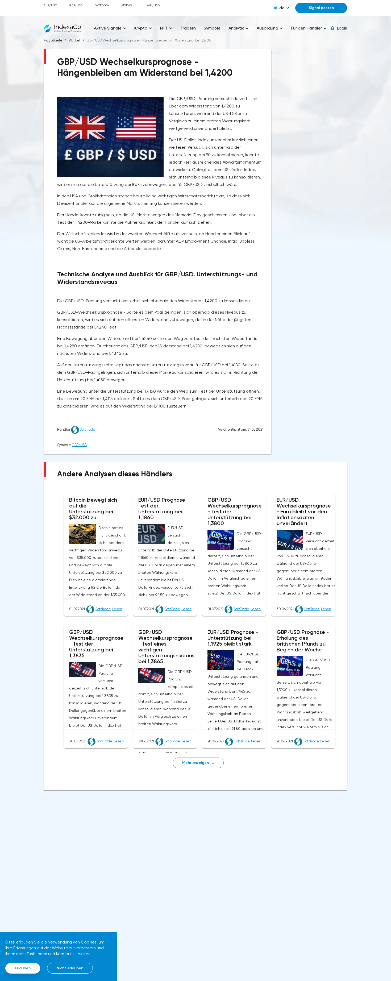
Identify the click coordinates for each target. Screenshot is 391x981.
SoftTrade (87, 429)
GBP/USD (79, 445)
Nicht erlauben (70, 968)
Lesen (117, 609)
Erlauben (23, 968)
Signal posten (321, 8)
